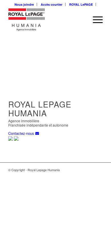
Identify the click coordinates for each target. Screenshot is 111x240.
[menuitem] (24, 4)
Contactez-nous (21, 133)
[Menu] (95, 19)
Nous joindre (24, 4)
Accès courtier (51, 4)
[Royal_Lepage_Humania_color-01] (46, 19)
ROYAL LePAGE (81, 4)
